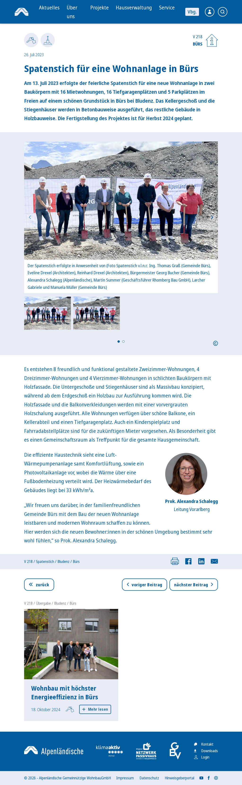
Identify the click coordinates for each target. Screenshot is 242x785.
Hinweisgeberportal (179, 778)
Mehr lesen (98, 709)
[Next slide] (212, 217)
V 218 (28, 561)
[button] (121, 217)
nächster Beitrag (191, 584)
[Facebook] (188, 561)
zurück (42, 584)
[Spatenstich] (48, 40)
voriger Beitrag (147, 584)
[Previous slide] (30, 217)
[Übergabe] (31, 40)
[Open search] (222, 11)
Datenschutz (149, 778)
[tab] (118, 341)
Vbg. (192, 11)
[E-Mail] (214, 561)
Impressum (125, 778)
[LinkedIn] (201, 561)
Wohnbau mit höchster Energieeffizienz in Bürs (64, 692)
